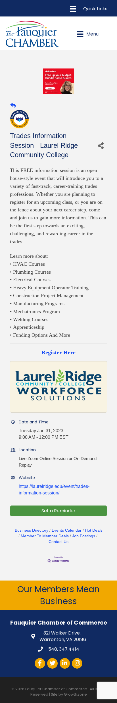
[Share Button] (101, 145)
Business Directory (31, 530)
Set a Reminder (58, 511)
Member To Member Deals (45, 536)
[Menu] (88, 9)
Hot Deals (94, 530)
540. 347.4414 (63, 649)
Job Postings (83, 536)
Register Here (58, 352)
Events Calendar (67, 530)
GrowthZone (75, 694)
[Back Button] (13, 106)
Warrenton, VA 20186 (62, 636)
